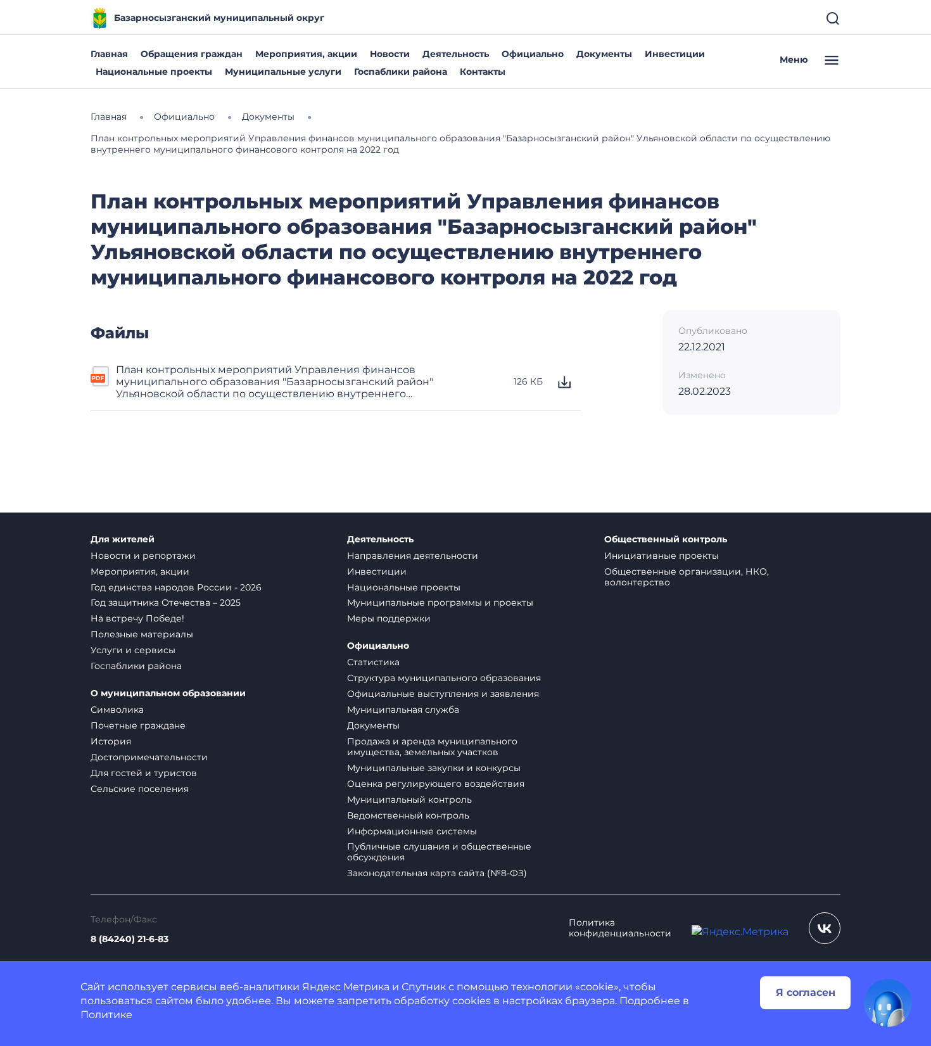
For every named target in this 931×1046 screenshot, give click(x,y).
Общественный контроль (665, 539)
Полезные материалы (142, 634)
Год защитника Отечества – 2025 (166, 602)
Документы (604, 54)
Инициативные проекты (661, 555)
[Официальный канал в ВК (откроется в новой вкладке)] (824, 928)
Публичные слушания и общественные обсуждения (439, 852)
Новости (390, 54)
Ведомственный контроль (408, 815)
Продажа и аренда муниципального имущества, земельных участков (432, 747)
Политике (106, 1015)
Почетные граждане (138, 725)
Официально (533, 54)
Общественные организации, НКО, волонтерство (686, 577)
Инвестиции (675, 54)
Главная (109, 54)
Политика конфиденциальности (620, 928)
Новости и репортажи (143, 555)
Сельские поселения (140, 788)
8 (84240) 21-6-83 (129, 939)
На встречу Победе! (137, 618)
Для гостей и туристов (144, 773)
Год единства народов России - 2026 (176, 587)
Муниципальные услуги (283, 71)
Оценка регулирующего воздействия (435, 783)
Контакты (482, 71)
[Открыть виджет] (888, 1003)
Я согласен (805, 992)
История (111, 741)
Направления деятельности (412, 555)
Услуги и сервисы (133, 650)
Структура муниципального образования (444, 678)
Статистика (373, 662)
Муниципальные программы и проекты (440, 602)
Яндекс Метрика (346, 987)
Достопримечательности (149, 757)
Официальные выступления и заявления (443, 693)
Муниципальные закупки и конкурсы (434, 768)
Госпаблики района (400, 71)
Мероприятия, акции (306, 54)
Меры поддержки (389, 618)
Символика (117, 709)
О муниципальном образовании (168, 693)
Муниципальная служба (403, 709)
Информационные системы (412, 831)
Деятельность (455, 54)
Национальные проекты (154, 71)
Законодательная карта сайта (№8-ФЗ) (437, 873)
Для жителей (123, 539)
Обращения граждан (192, 54)
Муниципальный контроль (409, 799)
